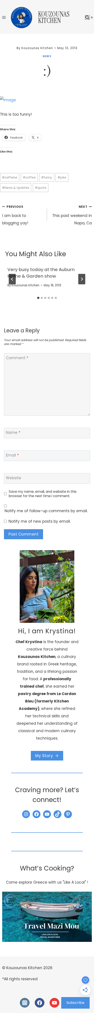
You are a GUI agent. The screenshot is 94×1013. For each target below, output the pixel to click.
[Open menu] (4, 17)
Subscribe (75, 1002)
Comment (17, 358)
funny (46, 177)
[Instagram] (25, 1003)
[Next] (81, 279)
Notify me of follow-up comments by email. (46, 510)
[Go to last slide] (12, 279)
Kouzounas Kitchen (25, 285)
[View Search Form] (87, 17)
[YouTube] (54, 1003)
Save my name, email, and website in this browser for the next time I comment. (43, 493)
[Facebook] (39, 1003)
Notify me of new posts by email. (40, 521)
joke (61, 177)
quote (40, 188)
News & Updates (15, 188)
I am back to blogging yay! (15, 215)
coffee (29, 177)
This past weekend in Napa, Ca (72, 215)
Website (13, 478)
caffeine (9, 177)
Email (12, 455)
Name (13, 432)
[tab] (38, 298)
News (47, 56)
